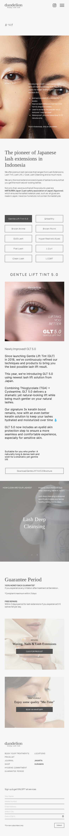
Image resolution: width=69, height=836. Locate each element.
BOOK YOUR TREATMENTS (17, 753)
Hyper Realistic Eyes (49, 238)
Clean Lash (18, 258)
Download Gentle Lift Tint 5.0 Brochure (34, 471)
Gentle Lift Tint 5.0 (18, 218)
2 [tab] (37, 555)
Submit (59, 825)
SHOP (7, 764)
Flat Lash (18, 248)
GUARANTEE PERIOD (14, 771)
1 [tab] (32, 555)
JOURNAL (9, 760)
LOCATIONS (39, 753)
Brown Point (49, 228)
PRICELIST (10, 757)
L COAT (49, 258)
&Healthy (49, 218)
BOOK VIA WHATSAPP (34, 709)
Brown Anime (18, 228)
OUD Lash (18, 238)
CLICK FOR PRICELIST (34, 651)
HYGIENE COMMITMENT (16, 767)
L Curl (49, 248)
